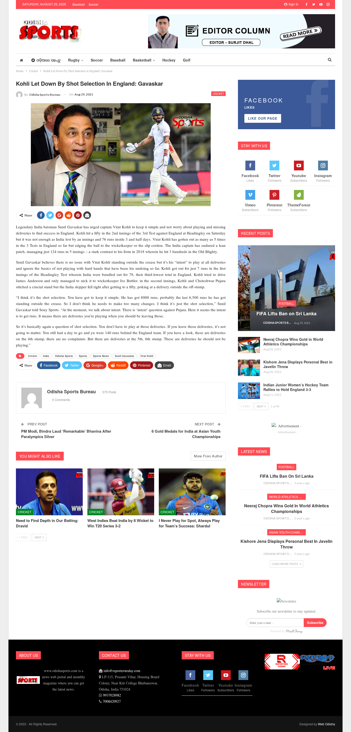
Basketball (142, 60)
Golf (186, 60)
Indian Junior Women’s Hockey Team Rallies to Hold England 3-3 (295, 387)
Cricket (218, 93)
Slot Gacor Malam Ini (267, 700)
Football (286, 303)
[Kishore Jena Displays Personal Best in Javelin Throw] (249, 368)
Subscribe (315, 622)
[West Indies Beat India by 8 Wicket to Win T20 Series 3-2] (120, 491)
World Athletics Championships (287, 496)
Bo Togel (266, 701)
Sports (83, 356)
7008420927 (112, 701)
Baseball (78, 4)
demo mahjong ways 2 (267, 699)
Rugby (74, 60)
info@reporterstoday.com (122, 670)
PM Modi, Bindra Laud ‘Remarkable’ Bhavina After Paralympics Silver (66, 433)
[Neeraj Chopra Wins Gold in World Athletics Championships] (249, 345)
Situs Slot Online (267, 696)
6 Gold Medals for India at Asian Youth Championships (186, 433)
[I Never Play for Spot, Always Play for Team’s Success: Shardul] (192, 491)
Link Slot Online (267, 697)
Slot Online (266, 673)
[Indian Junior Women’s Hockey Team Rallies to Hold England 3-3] (249, 390)
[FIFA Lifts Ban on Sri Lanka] (286, 288)
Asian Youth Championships (287, 532)
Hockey (169, 60)
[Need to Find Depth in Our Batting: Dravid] (49, 491)
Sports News (101, 356)
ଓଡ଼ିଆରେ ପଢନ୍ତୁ (48, 60)
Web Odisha (326, 724)
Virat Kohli (146, 356)
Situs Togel (266, 702)
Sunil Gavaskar (124, 356)
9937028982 (112, 695)
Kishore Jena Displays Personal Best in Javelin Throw (297, 364)
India (46, 356)
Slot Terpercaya (267, 695)
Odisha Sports (64, 356)
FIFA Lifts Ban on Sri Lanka (286, 313)
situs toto (266, 703)
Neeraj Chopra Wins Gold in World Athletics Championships (293, 341)
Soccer (93, 4)
